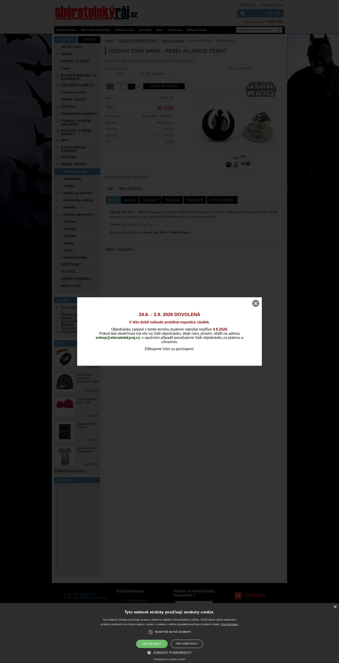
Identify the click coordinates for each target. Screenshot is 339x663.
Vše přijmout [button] (152, 643)
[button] (169, 652)
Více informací (229, 624)
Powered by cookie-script (169, 659)
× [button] (335, 607)
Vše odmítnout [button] (187, 643)
